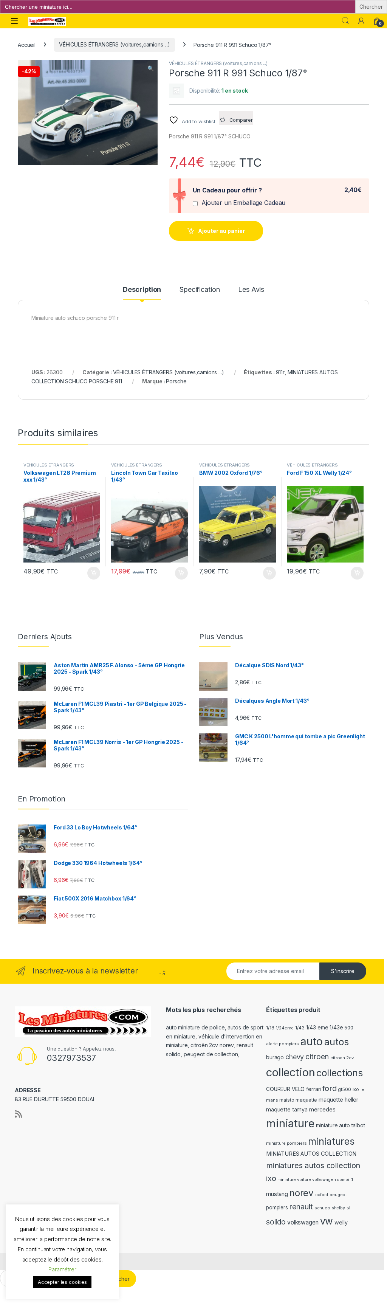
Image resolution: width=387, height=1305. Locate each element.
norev (301, 1192)
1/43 (299, 1028)
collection (290, 1072)
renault (301, 1206)
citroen (317, 1056)
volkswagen (303, 1222)
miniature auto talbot (340, 1125)
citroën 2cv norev (212, 1045)
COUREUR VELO (285, 1089)
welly (340, 1222)
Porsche (176, 381)
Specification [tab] (200, 289)
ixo (356, 1089)
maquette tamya (287, 1109)
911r (280, 372)
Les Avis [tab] (251, 289)
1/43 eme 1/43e (324, 1027)
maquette (306, 1100)
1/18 (270, 1028)
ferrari (313, 1089)
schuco (322, 1207)
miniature (290, 1123)
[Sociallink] (18, 1114)
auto (311, 1041)
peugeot (338, 1194)
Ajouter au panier (221, 231)
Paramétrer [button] (62, 1269)
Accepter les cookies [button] (62, 1282)
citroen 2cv (341, 1057)
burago (275, 1057)
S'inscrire (342, 971)
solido (276, 1221)
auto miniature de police (195, 1027)
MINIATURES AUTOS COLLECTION (311, 1153)
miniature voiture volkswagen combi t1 (315, 1179)
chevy (294, 1057)
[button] (150, 68)
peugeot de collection (211, 1054)
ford (329, 1088)
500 (348, 1028)
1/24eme (285, 1028)
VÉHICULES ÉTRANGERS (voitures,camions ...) (114, 44)
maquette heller (338, 1099)
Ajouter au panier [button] (91, 573)
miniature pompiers (286, 1143)
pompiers (277, 1207)
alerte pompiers (282, 1043)
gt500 (344, 1089)
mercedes (322, 1109)
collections (339, 1073)
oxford (321, 1194)
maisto (286, 1100)
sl (348, 1207)
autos (336, 1042)
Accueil (27, 44)
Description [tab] (142, 289)
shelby (338, 1208)
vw (326, 1221)
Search (345, 21)
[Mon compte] (361, 20)
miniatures (331, 1141)
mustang (277, 1194)
